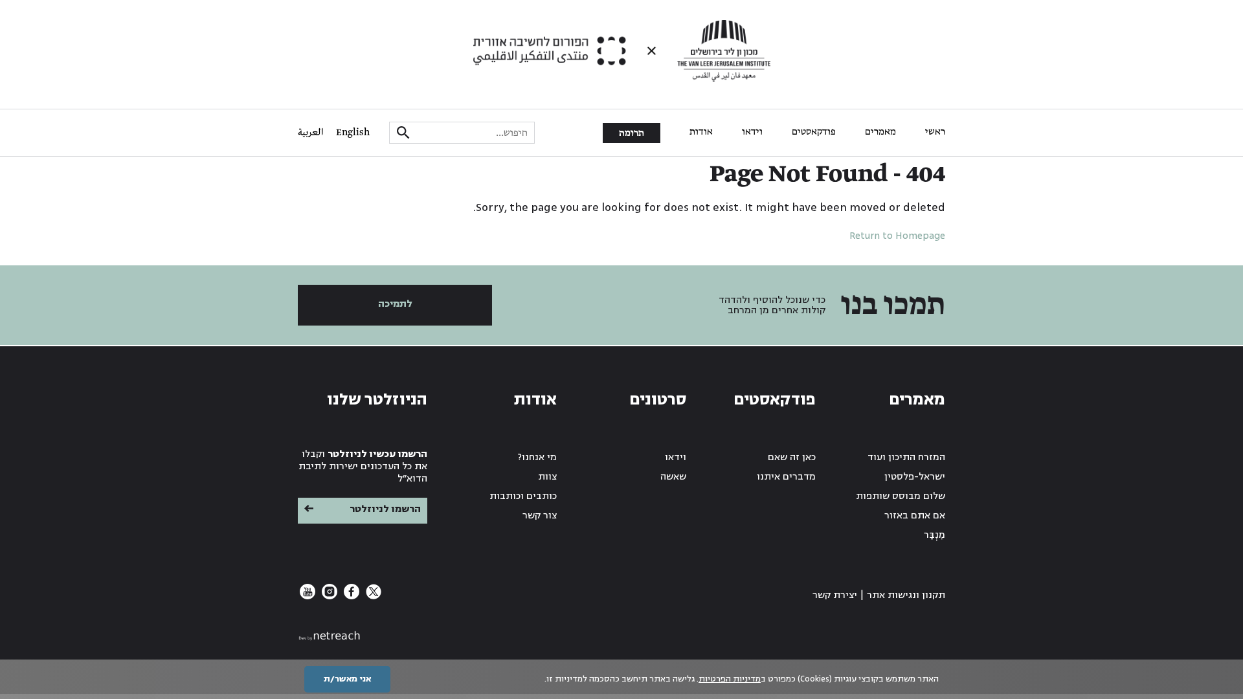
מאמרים (880, 132)
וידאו (752, 132)
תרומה (631, 133)
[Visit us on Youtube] (307, 596)
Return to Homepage (897, 236)
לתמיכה (395, 304)
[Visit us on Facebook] (350, 596)
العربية (310, 132)
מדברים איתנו (786, 476)
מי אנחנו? (537, 457)
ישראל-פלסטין (914, 476)
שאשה (673, 476)
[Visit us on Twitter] (372, 596)
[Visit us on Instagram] (328, 596)
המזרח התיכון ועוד (906, 457)
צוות (547, 476)
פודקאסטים (814, 132)
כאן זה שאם (792, 457)
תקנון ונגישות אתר (906, 595)
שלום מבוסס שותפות (900, 496)
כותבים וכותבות (523, 496)
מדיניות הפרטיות (730, 679)
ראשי (935, 132)
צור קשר (539, 515)
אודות (701, 132)
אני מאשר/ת (347, 679)
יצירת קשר (834, 595)
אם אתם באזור (914, 515)
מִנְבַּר (934, 535)
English (353, 132)
